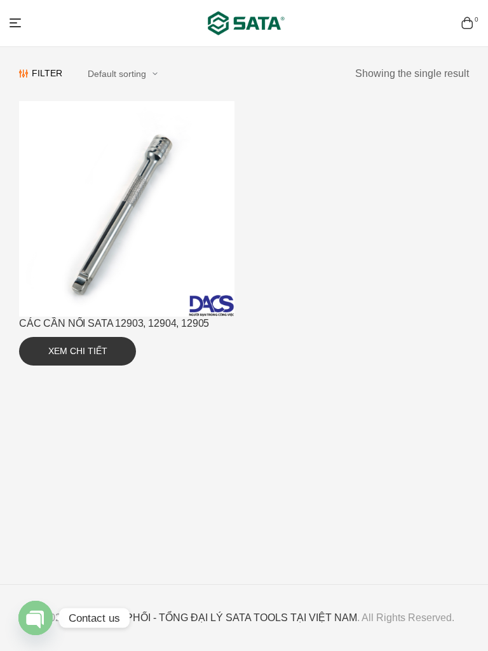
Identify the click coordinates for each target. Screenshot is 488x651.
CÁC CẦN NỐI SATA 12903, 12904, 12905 (114, 323)
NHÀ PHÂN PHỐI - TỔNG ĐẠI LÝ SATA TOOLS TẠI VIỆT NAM (213, 617)
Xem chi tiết (77, 351)
